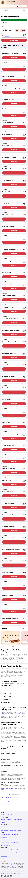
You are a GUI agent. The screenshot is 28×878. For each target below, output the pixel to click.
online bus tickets (17, 712)
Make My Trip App (15, 842)
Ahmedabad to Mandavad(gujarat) (11, 88)
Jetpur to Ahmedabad (7, 572)
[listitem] (3, 633)
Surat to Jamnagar (7, 261)
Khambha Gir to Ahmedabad (9, 238)
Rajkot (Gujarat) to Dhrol (8, 215)
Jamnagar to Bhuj (6, 480)
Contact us (9, 819)
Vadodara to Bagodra (7, 364)
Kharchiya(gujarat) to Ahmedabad (10, 549)
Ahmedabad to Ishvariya (8, 526)
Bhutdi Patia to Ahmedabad (9, 388)
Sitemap (6, 830)
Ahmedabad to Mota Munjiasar (10, 411)
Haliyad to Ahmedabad (8, 503)
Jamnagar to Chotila (7, 111)
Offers (11, 830)
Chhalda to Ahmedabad (8, 445)
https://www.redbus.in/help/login (8, 788)
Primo (19, 830)
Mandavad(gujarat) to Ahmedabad (11, 53)
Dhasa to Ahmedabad (7, 180)
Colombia (15, 852)
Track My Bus (4, 826)
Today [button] (16, 30)
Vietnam (3, 852)
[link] (10, 638)
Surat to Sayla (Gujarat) (8, 561)
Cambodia (9, 852)
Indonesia (7, 849)
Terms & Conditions (5, 834)
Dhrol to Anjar (5, 203)
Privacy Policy (15, 834)
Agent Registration (18, 819)
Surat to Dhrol (5, 457)
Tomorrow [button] (22, 30)
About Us (3, 819)
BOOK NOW (14, 57)
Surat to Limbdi (6, 191)
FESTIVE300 (7, 641)
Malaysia (19, 849)
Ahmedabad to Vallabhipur (9, 376)
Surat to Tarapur (6, 399)
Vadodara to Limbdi (7, 284)
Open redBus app (14, 6)
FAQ (2, 830)
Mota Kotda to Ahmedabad (9, 353)
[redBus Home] (6, 10)
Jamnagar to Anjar (7, 422)
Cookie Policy (4, 837)
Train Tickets (11, 814)
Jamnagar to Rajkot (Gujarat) (9, 76)
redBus (3, 713)
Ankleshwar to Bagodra (8, 145)
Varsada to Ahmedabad (8, 122)
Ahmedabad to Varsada (8, 307)
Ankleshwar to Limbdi (7, 491)
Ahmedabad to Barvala (8, 99)
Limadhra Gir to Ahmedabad (9, 607)
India (2, 849)
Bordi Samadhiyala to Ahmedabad (10, 330)
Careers (3, 822)
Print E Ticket (19, 826)
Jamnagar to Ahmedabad (8, 468)
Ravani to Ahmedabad (7, 595)
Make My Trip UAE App (6, 845)
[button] (25, 2)
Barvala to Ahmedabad (8, 65)
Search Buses (14, 40)
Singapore (13, 849)
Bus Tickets (4, 814)
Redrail (7, 842)
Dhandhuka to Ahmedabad (9, 157)
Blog (15, 830)
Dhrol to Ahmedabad (7, 514)
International (4, 856)
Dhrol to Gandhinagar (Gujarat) (10, 318)
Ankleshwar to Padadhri (8, 226)
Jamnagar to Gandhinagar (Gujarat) (11, 434)
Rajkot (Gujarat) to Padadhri (9, 295)
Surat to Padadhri (6, 272)
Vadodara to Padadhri (7, 584)
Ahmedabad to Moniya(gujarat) (10, 249)
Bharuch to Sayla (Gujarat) (9, 341)
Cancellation (12, 826)
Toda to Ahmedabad (7, 134)
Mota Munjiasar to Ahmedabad (10, 618)
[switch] (24, 35)
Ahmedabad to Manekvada (9, 168)
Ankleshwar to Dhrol (7, 537)
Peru (20, 852)
